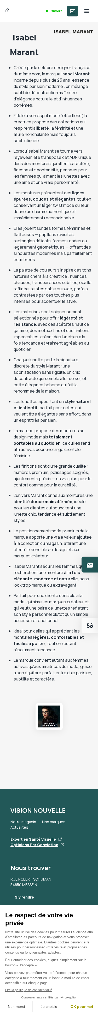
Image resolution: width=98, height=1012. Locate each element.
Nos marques (53, 821)
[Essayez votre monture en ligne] (90, 625)
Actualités (19, 827)
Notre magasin (23, 821)
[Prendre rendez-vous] (72, 11)
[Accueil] (8, 11)
